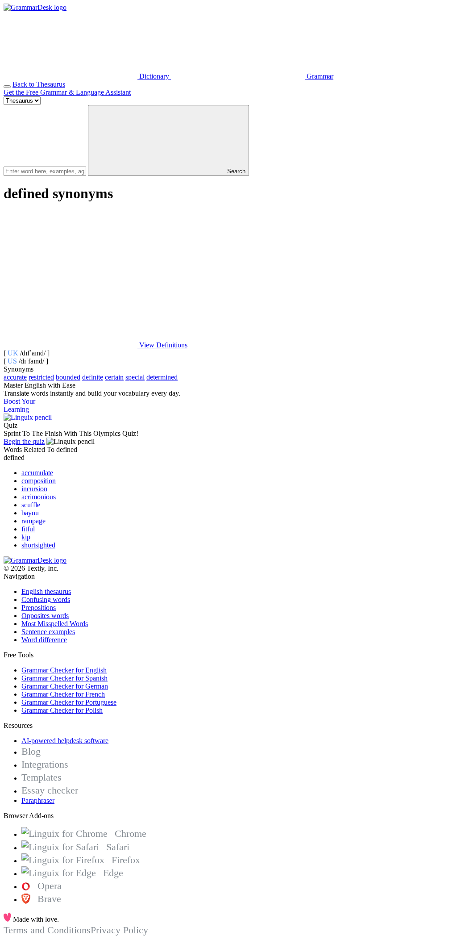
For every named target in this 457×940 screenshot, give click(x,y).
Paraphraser (37, 800)
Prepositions (38, 607)
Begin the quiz (24, 441)
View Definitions (162, 345)
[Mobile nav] (7, 86)
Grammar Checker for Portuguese (68, 702)
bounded (68, 377)
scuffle (30, 505)
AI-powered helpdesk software (64, 740)
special (135, 377)
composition (38, 481)
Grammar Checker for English (64, 670)
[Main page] (35, 7)
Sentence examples (48, 631)
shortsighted (38, 545)
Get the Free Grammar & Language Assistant (67, 92)
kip (25, 537)
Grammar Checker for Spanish (64, 678)
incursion (34, 489)
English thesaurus (46, 591)
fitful (28, 529)
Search (235, 171)
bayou (30, 513)
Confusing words (45, 599)
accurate (15, 377)
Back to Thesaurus (38, 84)
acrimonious (38, 497)
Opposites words (45, 615)
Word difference (44, 639)
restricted (41, 377)
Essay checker (49, 790)
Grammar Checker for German (64, 686)
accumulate (37, 472)
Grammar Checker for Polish (62, 710)
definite (92, 377)
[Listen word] (70, 276)
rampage (33, 521)
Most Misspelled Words (54, 623)
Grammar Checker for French (63, 694)
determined (162, 377)
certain (114, 377)
